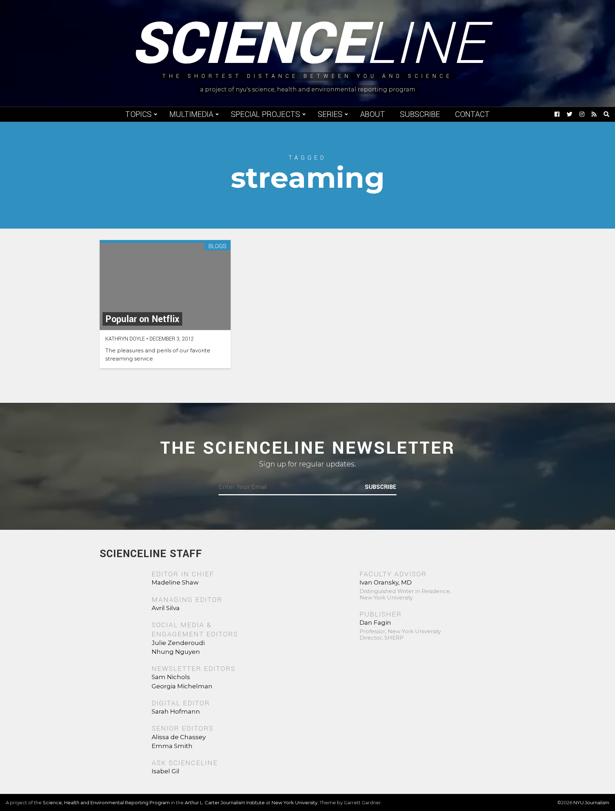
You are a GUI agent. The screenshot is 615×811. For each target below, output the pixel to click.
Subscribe (420, 114)
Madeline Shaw (175, 582)
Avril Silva (166, 608)
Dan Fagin (375, 622)
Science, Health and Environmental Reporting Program (106, 802)
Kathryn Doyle (125, 339)
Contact (472, 114)
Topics (138, 114)
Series (330, 114)
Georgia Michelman (182, 686)
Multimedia (191, 114)
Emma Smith (172, 745)
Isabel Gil (165, 771)
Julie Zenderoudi (178, 642)
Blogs (217, 246)
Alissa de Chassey (179, 737)
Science (307, 44)
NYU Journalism (591, 802)
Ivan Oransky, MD (385, 582)
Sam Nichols (171, 677)
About (372, 114)
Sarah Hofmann (176, 711)
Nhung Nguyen (176, 651)
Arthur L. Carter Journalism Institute (225, 802)
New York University (294, 802)
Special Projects (265, 114)
